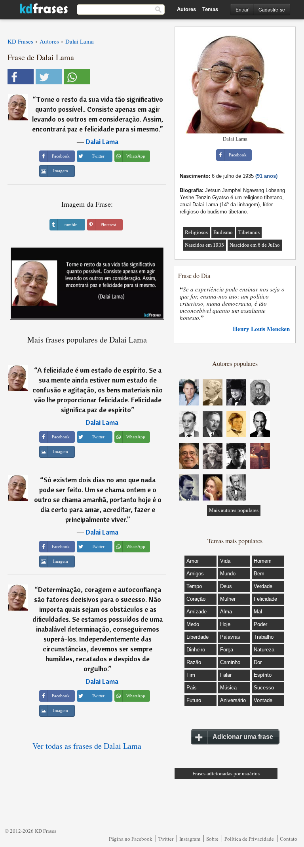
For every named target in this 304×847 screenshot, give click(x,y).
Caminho (230, 662)
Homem (263, 561)
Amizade (196, 612)
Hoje (225, 624)
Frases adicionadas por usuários (226, 774)
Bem (259, 574)
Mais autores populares (233, 510)
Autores (186, 9)
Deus (226, 586)
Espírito (263, 675)
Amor (192, 561)
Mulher (228, 599)
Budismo (223, 232)
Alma (226, 612)
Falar (226, 675)
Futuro (193, 700)
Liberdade (197, 637)
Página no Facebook (130, 838)
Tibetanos (249, 232)
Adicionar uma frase (243, 736)
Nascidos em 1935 (204, 245)
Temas (210, 9)
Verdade (263, 586)
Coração (195, 599)
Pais (191, 688)
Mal (258, 612)
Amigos (195, 574)
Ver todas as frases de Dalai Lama (86, 745)
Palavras (230, 637)
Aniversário (233, 700)
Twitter (165, 838)
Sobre (212, 838)
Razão (193, 662)
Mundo (228, 574)
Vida (225, 561)
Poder (260, 624)
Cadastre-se (271, 9)
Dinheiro (195, 650)
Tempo (194, 586)
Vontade (263, 700)
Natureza (264, 650)
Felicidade (265, 599)
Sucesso (264, 688)
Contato (288, 838)
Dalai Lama (102, 141)
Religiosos (196, 232)
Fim (190, 675)
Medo (192, 624)
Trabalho (264, 637)
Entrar (242, 9)
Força (226, 650)
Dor (258, 662)
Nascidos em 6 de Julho (255, 245)
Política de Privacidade (249, 838)
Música (228, 688)
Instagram (189, 838)
